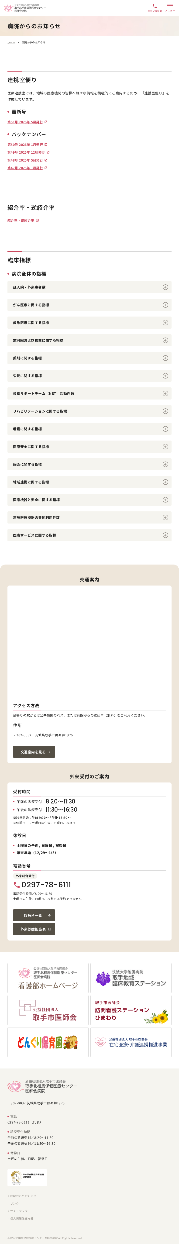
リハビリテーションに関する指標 (40, 411)
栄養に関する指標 (27, 375)
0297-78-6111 (42, 885)
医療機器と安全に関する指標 (36, 499)
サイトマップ (17, 1211)
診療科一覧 (33, 915)
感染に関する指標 (27, 464)
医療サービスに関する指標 (34, 535)
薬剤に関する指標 (27, 357)
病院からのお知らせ (21, 1196)
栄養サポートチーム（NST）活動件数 (43, 393)
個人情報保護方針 (20, 1218)
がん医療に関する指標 (31, 304)
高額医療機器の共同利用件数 (36, 517)
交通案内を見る (33, 751)
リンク (13, 1203)
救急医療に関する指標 (31, 322)
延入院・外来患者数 (29, 287)
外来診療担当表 (33, 929)
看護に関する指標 (27, 428)
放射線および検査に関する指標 (38, 340)
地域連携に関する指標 (31, 481)
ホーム (11, 42)
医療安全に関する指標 (31, 446)
